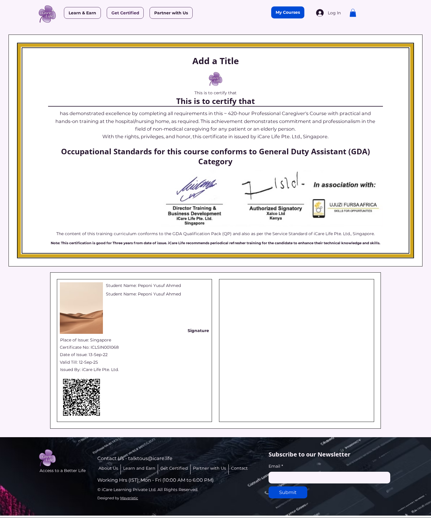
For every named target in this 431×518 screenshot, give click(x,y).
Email (276, 466)
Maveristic (129, 498)
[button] (352, 13)
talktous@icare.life (150, 458)
